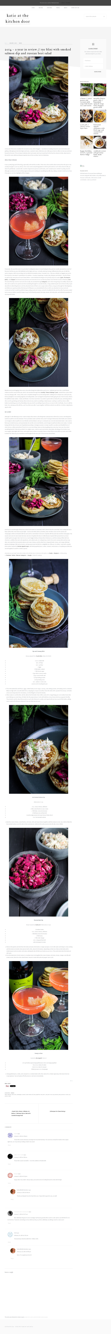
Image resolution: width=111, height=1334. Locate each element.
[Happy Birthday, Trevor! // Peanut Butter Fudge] (86, 142)
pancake (56, 1094)
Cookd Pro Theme (20, 1326)
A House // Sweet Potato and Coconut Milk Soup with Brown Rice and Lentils (86, 102)
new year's (43, 1094)
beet (13, 1094)
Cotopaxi (13, 279)
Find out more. (55, 3)
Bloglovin (56, 553)
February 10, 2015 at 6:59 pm (24, 1251)
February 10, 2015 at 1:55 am (21, 1235)
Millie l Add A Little (18, 1155)
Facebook (8, 555)
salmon (6, 1096)
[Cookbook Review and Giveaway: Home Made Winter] (100, 142)
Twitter (13, 555)
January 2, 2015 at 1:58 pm (20, 1136)
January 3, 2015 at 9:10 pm (20, 1176)
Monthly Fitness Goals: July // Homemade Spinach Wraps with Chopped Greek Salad (99, 103)
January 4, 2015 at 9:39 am (23, 1192)
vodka (9, 1096)
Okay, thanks (66, 3)
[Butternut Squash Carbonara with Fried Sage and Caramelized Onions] (100, 116)
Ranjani (16, 1174)
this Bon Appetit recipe (23, 546)
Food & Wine (39, 656)
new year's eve (49, 1094)
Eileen (15, 1133)
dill (33, 1094)
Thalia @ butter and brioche (21, 1211)
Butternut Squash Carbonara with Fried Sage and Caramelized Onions (99, 129)
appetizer (9, 1094)
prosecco (63, 1094)
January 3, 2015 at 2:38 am (20, 1157)
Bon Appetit (39, 1058)
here (69, 279)
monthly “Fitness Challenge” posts (49, 392)
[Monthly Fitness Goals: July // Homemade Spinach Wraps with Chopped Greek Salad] (100, 90)
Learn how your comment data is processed (36, 1317)
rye (69, 1094)
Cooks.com (38, 925)
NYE (53, 1094)
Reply (9, 1145)
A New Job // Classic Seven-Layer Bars (85, 126)
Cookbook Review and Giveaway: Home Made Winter (100, 153)
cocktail (23, 1094)
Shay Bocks (30, 1326)
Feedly (51, 553)
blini (15, 1094)
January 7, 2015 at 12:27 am (21, 1214)
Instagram (44, 281)
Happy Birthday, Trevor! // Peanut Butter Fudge (86, 152)
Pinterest (18, 555)
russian (67, 1094)
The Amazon (67, 277)
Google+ (30, 555)
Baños (6, 279)
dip (34, 1094)
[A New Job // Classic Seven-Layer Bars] (86, 116)
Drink (20, 43)
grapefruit (38, 1094)
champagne (19, 1094)
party (60, 1094)
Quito (62, 277)
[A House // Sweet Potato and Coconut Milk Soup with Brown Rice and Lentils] (86, 90)
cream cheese (29, 1094)
